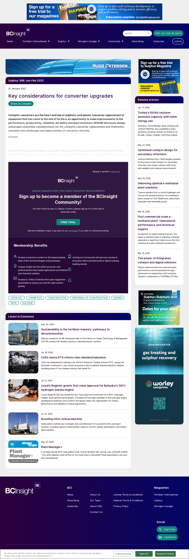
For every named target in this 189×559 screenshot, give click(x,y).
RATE (13, 303)
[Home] (35, 32)
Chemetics (35, 297)
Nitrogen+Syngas (163, 506)
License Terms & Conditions (128, 494)
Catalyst (16, 297)
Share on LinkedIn (21, 103)
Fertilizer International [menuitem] (34, 41)
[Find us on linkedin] (167, 537)
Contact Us (96, 512)
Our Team (95, 500)
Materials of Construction (90, 297)
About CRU (96, 506)
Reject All (144, 554)
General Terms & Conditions (128, 500)
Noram (118, 297)
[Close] (185, 554)
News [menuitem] (10, 41)
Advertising (73, 500)
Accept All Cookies (165, 554)
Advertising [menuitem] (137, 41)
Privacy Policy (120, 506)
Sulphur (28, 303)
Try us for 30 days (168, 33)
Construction (57, 297)
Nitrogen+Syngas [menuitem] (87, 41)
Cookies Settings (123, 554)
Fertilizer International (166, 494)
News (70, 494)
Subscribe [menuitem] (158, 41)
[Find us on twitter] (167, 529)
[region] (94, 554)
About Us (95, 494)
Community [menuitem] (114, 41)
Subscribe (72, 506)
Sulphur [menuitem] (62, 41)
